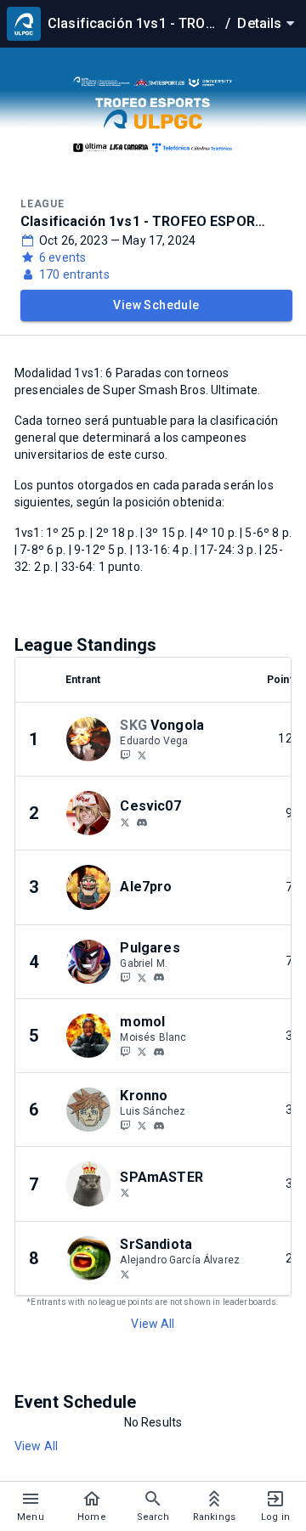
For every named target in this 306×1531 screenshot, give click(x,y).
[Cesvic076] (125, 821)
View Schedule (156, 305)
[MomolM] (125, 1051)
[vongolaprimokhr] (125, 754)
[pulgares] (159, 978)
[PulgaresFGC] (125, 977)
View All (152, 1323)
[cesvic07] (142, 822)
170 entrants (74, 274)
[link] (142, 821)
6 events (62, 257)
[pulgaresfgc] (142, 977)
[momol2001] (142, 1051)
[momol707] (159, 1052)
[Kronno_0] (125, 1125)
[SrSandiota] (125, 1273)
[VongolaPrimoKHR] (142, 754)
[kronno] (159, 1126)
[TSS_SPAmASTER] (125, 1193)
